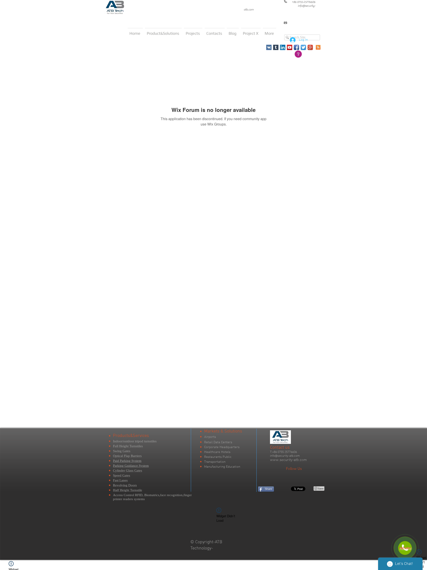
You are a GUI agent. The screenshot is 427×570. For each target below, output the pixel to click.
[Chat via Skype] (377, 26)
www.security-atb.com (288, 460)
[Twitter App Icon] (303, 47)
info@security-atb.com (285, 456)
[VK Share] (288, 488)
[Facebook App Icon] (296, 47)
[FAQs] (298, 54)
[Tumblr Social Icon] (275, 47)
